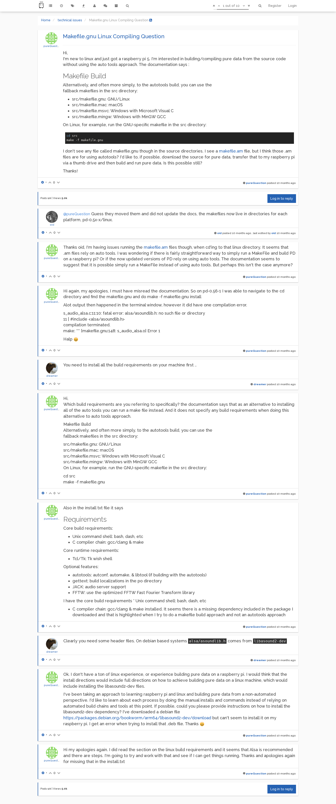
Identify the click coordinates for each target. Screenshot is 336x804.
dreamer (52, 375)
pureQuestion (52, 46)
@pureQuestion (76, 214)
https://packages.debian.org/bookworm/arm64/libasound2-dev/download (137, 717)
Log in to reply (281, 198)
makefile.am (231, 151)
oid (52, 224)
